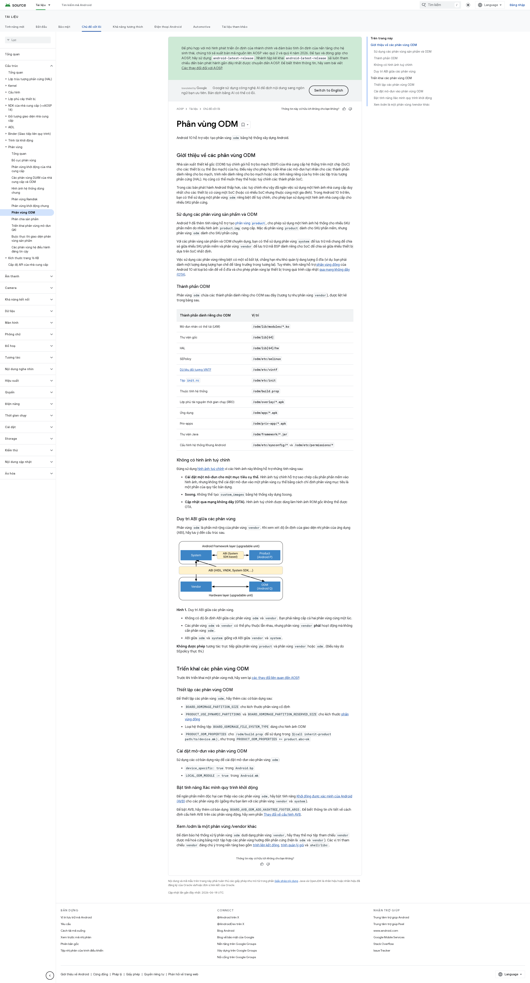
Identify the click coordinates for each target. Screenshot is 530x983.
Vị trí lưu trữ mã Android (76, 917)
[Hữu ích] (344, 109)
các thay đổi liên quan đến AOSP (275, 678)
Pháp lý (117, 974)
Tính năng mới (14, 27)
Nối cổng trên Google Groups (236, 957)
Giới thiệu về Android (75, 974)
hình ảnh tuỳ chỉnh (211, 469)
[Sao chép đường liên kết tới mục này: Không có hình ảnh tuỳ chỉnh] (234, 460)
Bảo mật (64, 27)
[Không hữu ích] (350, 109)
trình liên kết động (266, 845)
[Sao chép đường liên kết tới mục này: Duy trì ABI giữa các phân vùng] (239, 519)
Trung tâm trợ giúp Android (391, 917)
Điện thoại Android (168, 27)
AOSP (180, 109)
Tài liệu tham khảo (234, 27)
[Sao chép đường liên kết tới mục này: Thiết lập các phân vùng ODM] (237, 690)
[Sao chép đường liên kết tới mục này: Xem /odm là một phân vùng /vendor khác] (261, 826)
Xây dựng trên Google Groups (237, 950)
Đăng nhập (517, 5)
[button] (24, 66)
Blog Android (225, 930)
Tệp (189, 380)
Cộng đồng (100, 974)
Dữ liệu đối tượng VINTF (195, 370)
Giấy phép (133, 974)
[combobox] (440, 5)
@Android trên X (228, 917)
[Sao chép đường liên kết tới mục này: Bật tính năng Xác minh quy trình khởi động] (262, 787)
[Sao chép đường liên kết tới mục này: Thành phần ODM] (214, 286)
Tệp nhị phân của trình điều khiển (82, 950)
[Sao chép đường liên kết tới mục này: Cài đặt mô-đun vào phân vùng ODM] (251, 751)
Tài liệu (41, 5)
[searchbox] (28, 40)
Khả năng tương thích (128, 27)
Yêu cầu (66, 924)
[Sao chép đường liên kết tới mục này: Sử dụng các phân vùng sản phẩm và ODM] (261, 214)
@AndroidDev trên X (230, 924)
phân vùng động (328, 265)
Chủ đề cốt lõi (91, 27)
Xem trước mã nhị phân (76, 937)
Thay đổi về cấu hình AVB (282, 815)
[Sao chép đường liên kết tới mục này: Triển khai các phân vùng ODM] (253, 669)
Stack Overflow (383, 944)
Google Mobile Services (388, 937)
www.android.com (385, 930)
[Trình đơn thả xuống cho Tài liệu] (51, 5)
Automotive (202, 27)
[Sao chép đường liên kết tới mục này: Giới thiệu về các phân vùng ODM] (259, 155)
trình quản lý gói (292, 845)
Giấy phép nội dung (286, 881)
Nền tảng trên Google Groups (236, 944)
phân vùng (250, 223)
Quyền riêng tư (154, 974)
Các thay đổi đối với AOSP (202, 68)
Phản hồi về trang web (183, 974)
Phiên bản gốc (70, 944)
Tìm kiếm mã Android (77, 5)
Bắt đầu (41, 27)
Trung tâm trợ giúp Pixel (388, 924)
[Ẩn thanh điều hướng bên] (50, 975)
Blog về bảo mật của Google (235, 937)
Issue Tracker (381, 950)
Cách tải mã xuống (73, 930)
